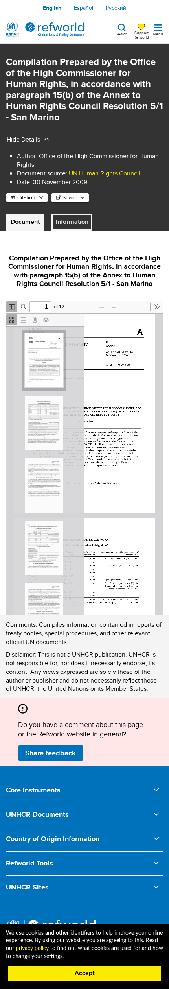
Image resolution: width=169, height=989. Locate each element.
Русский (116, 8)
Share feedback (50, 753)
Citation (26, 197)
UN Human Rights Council (104, 173)
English (52, 8)
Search (122, 33)
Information (72, 221)
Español (83, 8)
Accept (85, 973)
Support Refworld (141, 34)
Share (69, 197)
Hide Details (23, 139)
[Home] (45, 29)
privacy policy (32, 948)
